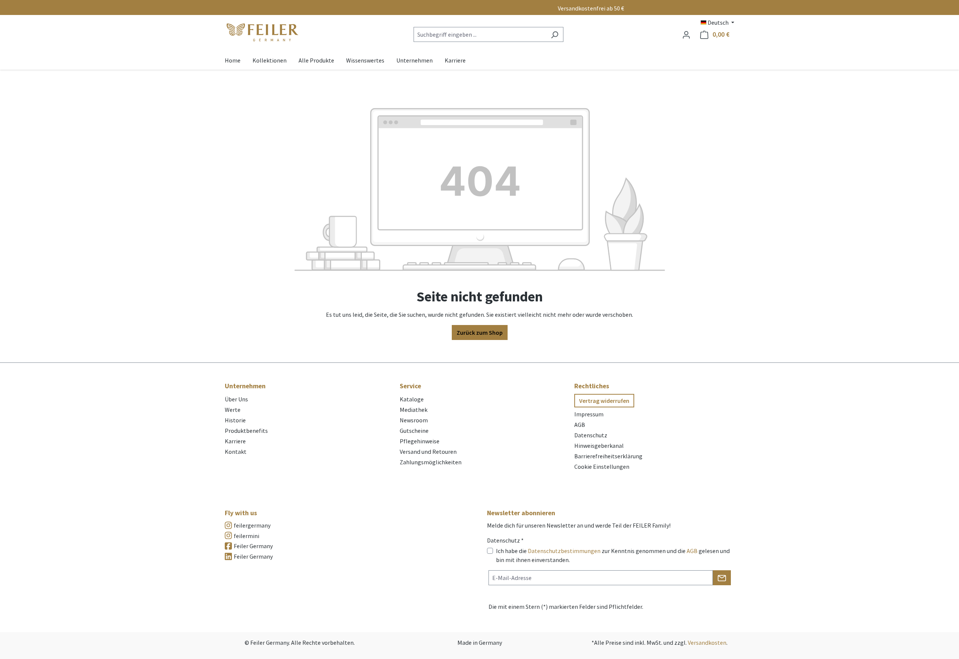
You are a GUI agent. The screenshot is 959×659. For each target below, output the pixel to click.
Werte (232, 409)
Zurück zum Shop (480, 332)
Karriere (235, 441)
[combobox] (480, 34)
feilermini (246, 536)
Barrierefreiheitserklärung (608, 456)
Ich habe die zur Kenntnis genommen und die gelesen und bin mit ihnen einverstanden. (613, 555)
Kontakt (235, 451)
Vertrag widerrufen (604, 400)
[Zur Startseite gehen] (262, 33)
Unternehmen (245, 386)
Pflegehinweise (419, 441)
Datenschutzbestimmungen (564, 551)
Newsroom (414, 420)
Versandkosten (707, 642)
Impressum (588, 414)
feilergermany (252, 525)
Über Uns (236, 399)
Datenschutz (590, 435)
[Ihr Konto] (686, 34)
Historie (235, 420)
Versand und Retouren (428, 451)
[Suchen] (554, 34)
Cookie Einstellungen (601, 466)
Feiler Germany (253, 546)
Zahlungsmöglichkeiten (431, 462)
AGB (579, 424)
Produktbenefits (246, 430)
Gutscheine (414, 430)
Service (410, 386)
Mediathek (413, 409)
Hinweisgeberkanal (599, 445)
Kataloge (412, 399)
